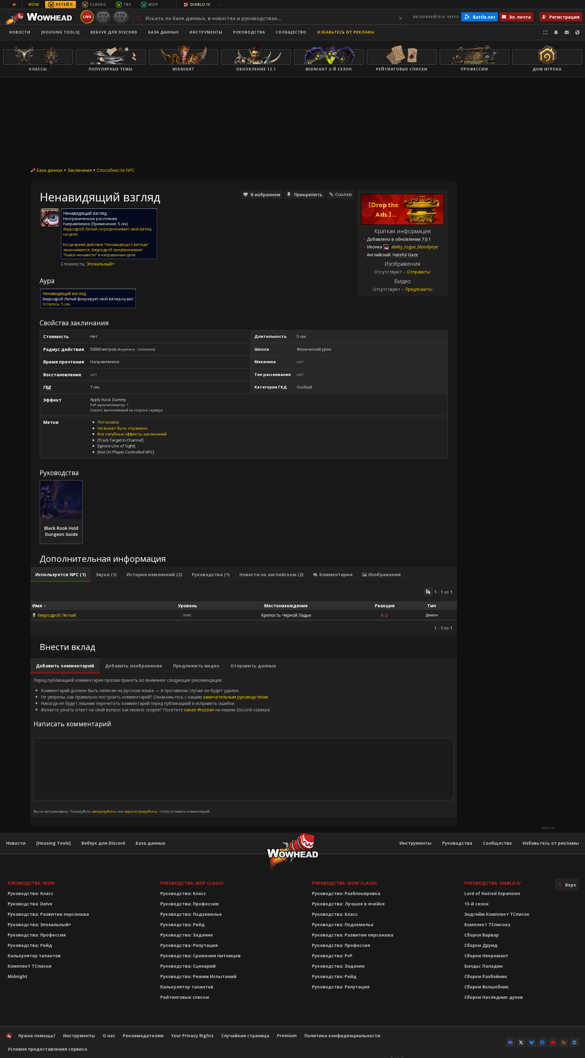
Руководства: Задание (186, 935)
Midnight (17, 976)
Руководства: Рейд (30, 945)
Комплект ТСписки (29, 966)
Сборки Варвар (481, 935)
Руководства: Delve (30, 904)
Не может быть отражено (122, 428)
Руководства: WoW (31, 883)
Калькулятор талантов (34, 956)
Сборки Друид (481, 945)
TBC (127, 4)
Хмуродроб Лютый (56, 615)
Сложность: (74, 264)
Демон (431, 615)
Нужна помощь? (36, 1035)
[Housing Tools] (53, 843)
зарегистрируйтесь (141, 811)
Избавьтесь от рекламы (346, 32)
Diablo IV (200, 4)
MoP (153, 4)
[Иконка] (50, 217)
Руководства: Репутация (189, 945)
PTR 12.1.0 (103, 17)
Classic (98, 4)
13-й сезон (476, 904)
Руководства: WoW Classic (345, 883)
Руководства (249, 32)
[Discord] (510, 1042)
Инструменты (415, 843)
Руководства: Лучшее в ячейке (348, 904)
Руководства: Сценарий (188, 966)
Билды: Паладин (483, 966)
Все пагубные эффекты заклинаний (132, 434)
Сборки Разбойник (485, 976)
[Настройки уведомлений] (556, 32)
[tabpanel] (243, 609)
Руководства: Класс (30, 893)
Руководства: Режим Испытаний (198, 976)
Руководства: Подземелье (191, 914)
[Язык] (577, 32)
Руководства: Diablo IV (492, 883)
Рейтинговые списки (184, 997)
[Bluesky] (531, 1042)
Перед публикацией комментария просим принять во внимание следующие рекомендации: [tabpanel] (152, 745)
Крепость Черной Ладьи (286, 615)
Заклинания (80, 170)
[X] (521, 1042)
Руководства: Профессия (37, 935)
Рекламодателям (143, 1035)
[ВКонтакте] (574, 1042)
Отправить (418, 272)
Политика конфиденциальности (342, 1035)
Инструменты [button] (206, 32)
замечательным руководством (235, 697)
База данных (163, 32)
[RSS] (563, 1042)
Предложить (418, 289)
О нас (109, 1035)
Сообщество (291, 32)
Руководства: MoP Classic (192, 883)
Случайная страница (245, 1035)
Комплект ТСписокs (487, 924)
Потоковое (108, 422)
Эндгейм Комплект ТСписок (497, 914)
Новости (19, 32)
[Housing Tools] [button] (60, 32)
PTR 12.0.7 (120, 17)
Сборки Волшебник (486, 987)
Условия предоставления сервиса (47, 1049)
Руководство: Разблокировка (346, 893)
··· (168, 4)
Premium (287, 1035)
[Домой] (40, 16)
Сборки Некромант (486, 956)
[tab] (60, 574)
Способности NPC (116, 170)
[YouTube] (553, 1042)
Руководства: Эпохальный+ (39, 924)
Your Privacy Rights (192, 1035)
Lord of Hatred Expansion (492, 893)
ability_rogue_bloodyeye (414, 247)
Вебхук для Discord (113, 32)
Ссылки (343, 194)
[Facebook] (542, 1042)
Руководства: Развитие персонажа (48, 914)
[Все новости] (14, 4)
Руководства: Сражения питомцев (200, 956)
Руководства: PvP (332, 956)
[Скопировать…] (428, 591)
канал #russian (199, 710)
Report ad (548, 827)
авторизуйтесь (104, 811)
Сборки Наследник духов (493, 997)
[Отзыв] (566, 32)
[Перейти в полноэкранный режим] (545, 32)
